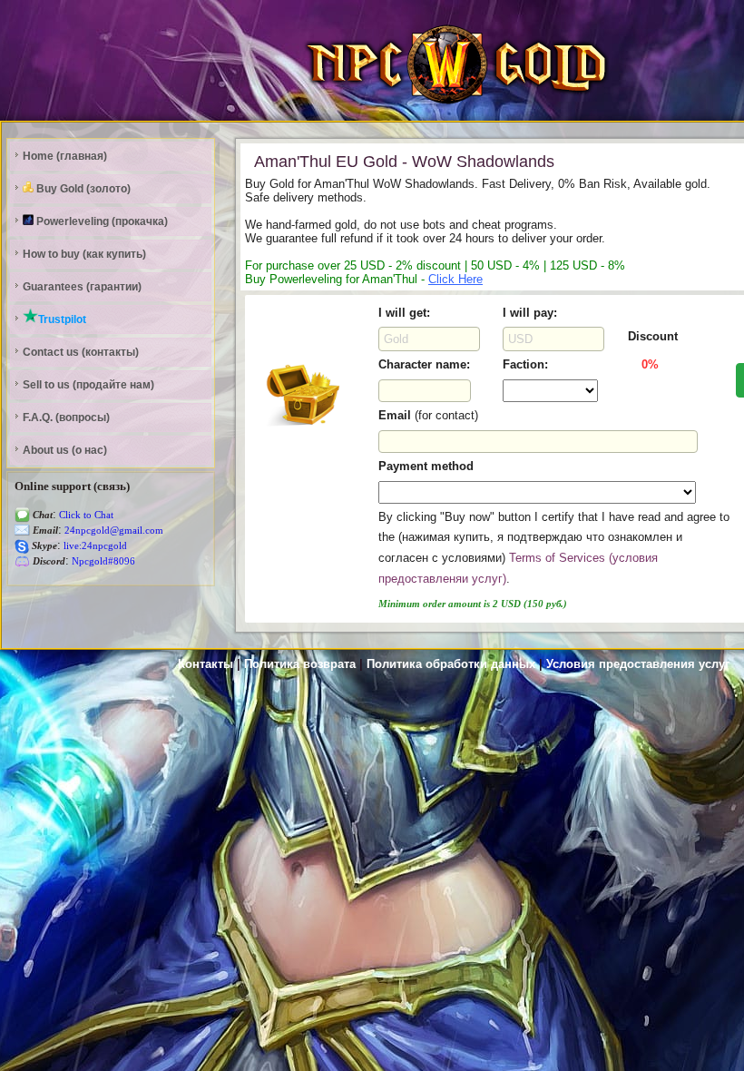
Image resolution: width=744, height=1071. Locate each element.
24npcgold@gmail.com (112, 531)
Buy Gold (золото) (82, 188)
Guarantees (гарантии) (82, 286)
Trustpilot (62, 319)
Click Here (455, 279)
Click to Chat (84, 515)
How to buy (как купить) (84, 254)
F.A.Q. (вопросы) (66, 417)
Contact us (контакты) (81, 352)
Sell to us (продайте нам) (88, 384)
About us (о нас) (65, 450)
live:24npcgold (94, 546)
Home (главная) (65, 156)
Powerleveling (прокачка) (101, 221)
